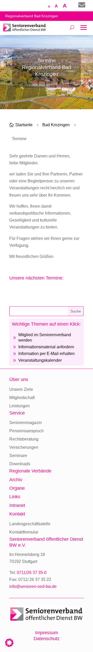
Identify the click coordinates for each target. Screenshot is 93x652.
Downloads (19, 464)
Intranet (17, 505)
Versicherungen (23, 447)
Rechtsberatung (23, 439)
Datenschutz (46, 638)
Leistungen (19, 406)
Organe (17, 488)
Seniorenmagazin (25, 422)
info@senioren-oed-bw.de (33, 586)
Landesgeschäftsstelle (29, 524)
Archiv (15, 479)
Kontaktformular (23, 532)
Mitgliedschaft (22, 397)
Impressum (46, 632)
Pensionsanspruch (26, 431)
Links (14, 496)
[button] (9, 642)
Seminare (18, 455)
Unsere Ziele (21, 389)
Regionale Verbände (30, 470)
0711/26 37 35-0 (32, 572)
